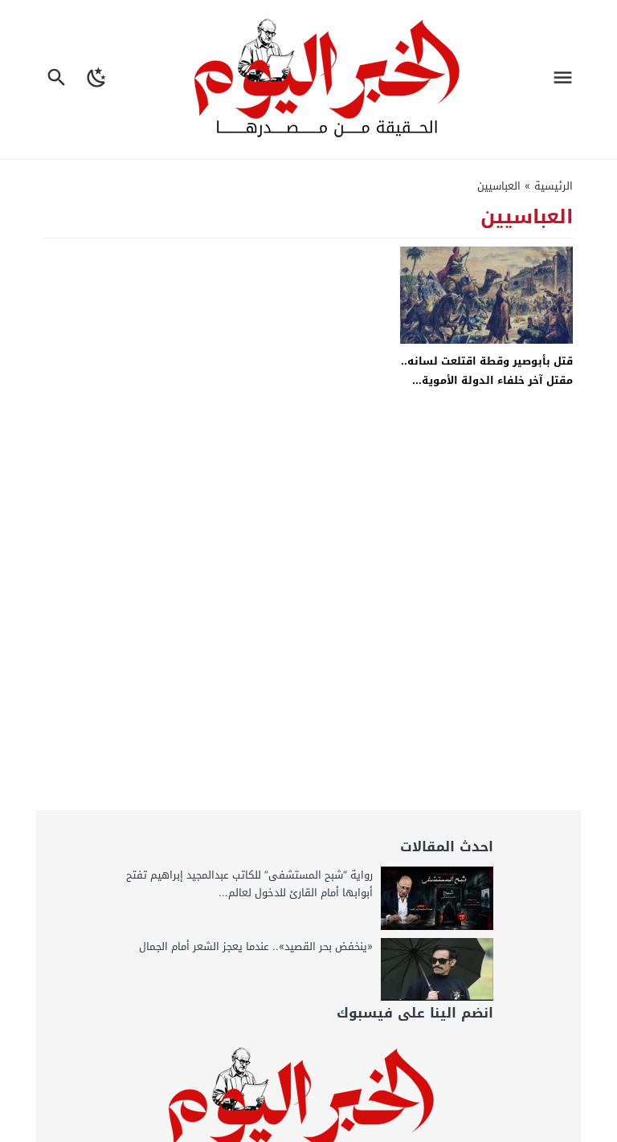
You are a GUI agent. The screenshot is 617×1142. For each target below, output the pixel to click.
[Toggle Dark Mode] (97, 79)
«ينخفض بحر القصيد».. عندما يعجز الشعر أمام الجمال (256, 946)
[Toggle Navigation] (566, 79)
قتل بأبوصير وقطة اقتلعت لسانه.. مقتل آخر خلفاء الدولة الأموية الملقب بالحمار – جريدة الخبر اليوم (487, 380)
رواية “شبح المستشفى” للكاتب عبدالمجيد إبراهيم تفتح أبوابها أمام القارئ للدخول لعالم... (249, 884)
